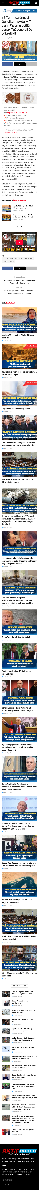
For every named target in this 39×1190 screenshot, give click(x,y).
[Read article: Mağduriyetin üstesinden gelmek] (19, 393)
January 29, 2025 (7, 38)
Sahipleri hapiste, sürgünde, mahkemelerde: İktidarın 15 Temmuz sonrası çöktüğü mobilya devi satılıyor (18, 600)
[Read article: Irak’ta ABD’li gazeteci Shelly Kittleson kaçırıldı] (6, 208)
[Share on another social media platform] (31, 64)
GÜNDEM (4, 1169)
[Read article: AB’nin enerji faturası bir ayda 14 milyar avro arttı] (6, 1012)
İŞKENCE (4, 1174)
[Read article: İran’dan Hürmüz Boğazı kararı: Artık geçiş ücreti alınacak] (19, 884)
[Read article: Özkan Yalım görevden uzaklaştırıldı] (6, 1003)
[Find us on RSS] (8, 1184)
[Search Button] (36, 3)
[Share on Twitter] (20, 64)
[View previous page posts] (17, 226)
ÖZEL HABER (13, 1172)
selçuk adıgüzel (8, 261)
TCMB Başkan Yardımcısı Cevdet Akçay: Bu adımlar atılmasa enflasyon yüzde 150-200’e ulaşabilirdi (18, 826)
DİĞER (28, 1174)
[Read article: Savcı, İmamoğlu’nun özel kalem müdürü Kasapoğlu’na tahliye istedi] (6, 1098)
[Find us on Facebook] (2, 1184)
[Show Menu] (3, 3)
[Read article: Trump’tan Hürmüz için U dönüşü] (19, 622)
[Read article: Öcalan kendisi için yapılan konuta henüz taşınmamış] (6, 1077)
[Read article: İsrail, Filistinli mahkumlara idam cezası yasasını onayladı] (19, 921)
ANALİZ (12, 1169)
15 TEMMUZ (23, 1172)
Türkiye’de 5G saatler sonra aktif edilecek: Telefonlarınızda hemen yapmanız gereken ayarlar (24, 1107)
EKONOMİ (29, 1169)
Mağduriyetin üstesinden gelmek (16, 408)
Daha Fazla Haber (19, 986)
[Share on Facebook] (7, 64)
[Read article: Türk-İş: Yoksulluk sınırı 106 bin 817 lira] (6, 1022)
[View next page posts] (21, 226)
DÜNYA (4, 1172)
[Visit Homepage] (19, 3)
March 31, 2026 (18, 210)
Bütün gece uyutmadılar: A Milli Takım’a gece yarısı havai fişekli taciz (23, 1086)
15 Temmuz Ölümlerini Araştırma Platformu (18, 258)
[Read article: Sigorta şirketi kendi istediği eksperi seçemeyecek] (6, 1031)
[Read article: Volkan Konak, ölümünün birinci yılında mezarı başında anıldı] (6, 1040)
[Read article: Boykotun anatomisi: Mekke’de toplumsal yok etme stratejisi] (6, 217)
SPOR (31, 1172)
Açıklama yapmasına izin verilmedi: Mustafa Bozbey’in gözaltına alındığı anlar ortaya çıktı (17, 747)
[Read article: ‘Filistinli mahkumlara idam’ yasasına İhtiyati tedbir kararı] (19, 464)
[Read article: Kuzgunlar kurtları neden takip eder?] (6, 1049)
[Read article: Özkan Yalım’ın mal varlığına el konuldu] (6, 1132)
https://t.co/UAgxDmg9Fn (17, 113)
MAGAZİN (20, 1174)
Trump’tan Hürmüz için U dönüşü (16, 637)
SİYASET (20, 1169)
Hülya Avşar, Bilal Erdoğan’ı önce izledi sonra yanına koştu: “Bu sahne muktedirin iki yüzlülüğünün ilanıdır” (19, 561)
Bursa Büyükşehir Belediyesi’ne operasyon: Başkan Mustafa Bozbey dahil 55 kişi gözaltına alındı (19, 787)
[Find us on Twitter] (5, 1184)
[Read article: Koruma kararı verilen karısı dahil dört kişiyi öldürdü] (6, 1068)
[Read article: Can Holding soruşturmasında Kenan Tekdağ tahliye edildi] (6, 994)
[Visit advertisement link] (19, 12)
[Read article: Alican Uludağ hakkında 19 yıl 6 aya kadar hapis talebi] (19, 958)
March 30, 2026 (7, 942)
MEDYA (12, 1174)
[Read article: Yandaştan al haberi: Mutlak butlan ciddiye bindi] (19, 656)
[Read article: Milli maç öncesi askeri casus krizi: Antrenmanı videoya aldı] (6, 1059)
